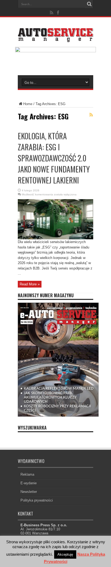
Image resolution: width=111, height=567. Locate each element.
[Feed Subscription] (91, 115)
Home (27, 104)
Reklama (27, 474)
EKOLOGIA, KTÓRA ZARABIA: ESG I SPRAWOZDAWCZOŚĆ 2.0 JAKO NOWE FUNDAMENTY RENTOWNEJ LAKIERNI (54, 158)
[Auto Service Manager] (55, 38)
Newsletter (28, 492)
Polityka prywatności (36, 500)
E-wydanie (28, 483)
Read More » (30, 284)
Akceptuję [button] (65, 554)
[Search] (89, 4)
